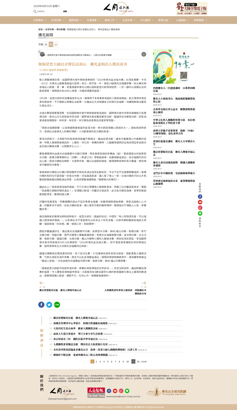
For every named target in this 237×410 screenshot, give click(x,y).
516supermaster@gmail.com (62, 398)
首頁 (40, 29)
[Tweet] (49, 306)
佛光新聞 (60, 29)
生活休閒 (127, 20)
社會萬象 (92, 20)
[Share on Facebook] (41, 306)
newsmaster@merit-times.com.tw (123, 396)
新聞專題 (199, 20)
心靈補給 (181, 20)
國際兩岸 (74, 20)
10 (127, 361)
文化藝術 (145, 20)
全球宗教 (56, 20)
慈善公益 (163, 20)
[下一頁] (133, 361)
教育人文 (110, 20)
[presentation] (42, 54)
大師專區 (38, 20)
